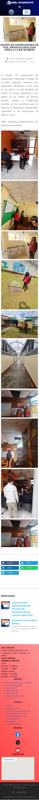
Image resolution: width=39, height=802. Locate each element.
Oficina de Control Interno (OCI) (19, 711)
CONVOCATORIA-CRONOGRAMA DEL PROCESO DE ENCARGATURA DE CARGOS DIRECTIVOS (22, 609)
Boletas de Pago (12, 691)
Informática (11, 722)
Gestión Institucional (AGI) (17, 714)
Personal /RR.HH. (13, 719)
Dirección (10, 706)
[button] (19, 6)
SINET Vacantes (12, 693)
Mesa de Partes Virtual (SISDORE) (19, 683)
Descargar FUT (11, 688)
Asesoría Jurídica (13, 708)
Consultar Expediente (14, 685)
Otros (8, 698)
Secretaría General (14, 724)
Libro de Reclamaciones (15, 696)
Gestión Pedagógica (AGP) (17, 716)
